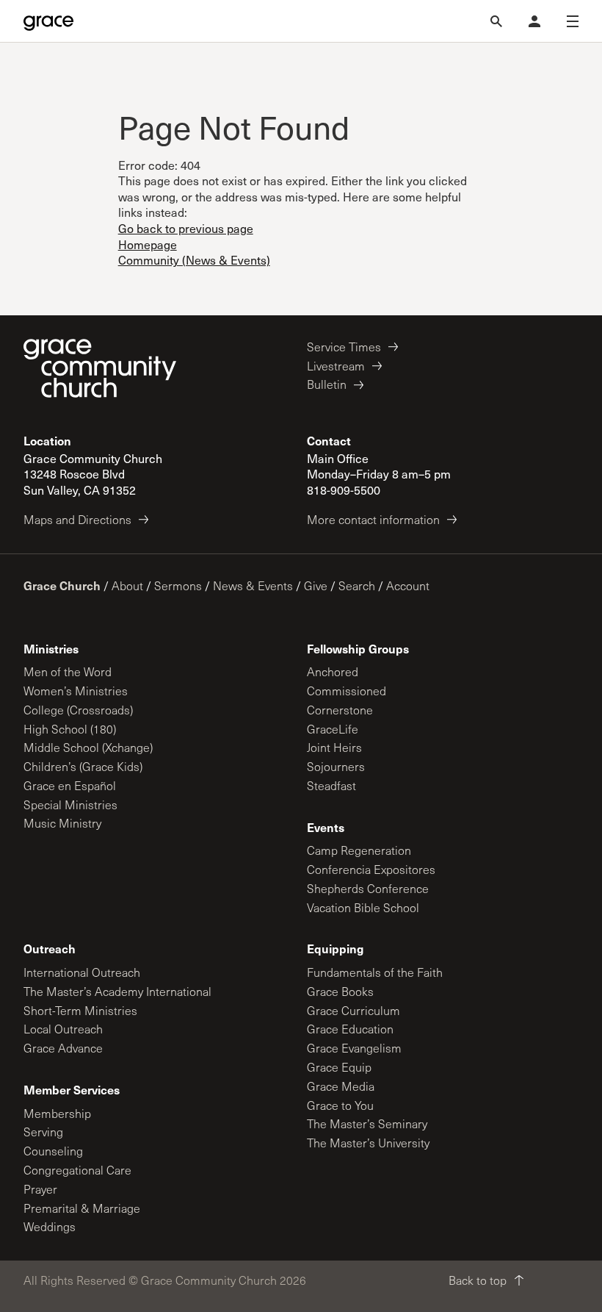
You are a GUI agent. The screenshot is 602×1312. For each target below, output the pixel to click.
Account (407, 585)
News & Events (253, 585)
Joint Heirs (334, 747)
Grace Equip (339, 1067)
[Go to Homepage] (48, 21)
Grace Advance (63, 1047)
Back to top (478, 1280)
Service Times (344, 346)
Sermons (178, 585)
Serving (43, 1131)
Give (315, 585)
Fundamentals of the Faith (375, 972)
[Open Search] (496, 21)
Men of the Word (67, 671)
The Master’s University (368, 1142)
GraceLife (332, 728)
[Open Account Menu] (534, 21)
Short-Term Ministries (80, 1010)
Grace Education (350, 1028)
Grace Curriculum (353, 1010)
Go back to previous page (185, 228)
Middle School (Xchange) (88, 747)
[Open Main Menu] (572, 21)
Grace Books (340, 991)
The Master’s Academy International (117, 991)
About (127, 585)
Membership (57, 1113)
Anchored (332, 671)
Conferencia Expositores (371, 869)
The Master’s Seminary (367, 1123)
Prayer (40, 1189)
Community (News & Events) (194, 260)
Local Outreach (63, 1028)
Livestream (336, 365)
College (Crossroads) (78, 709)
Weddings (49, 1226)
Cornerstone (340, 709)
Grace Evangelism (354, 1047)
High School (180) (69, 728)
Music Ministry (62, 823)
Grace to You (340, 1105)
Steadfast (331, 785)
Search (356, 585)
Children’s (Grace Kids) (82, 766)
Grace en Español (69, 785)
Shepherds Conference (368, 888)
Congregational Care (77, 1169)
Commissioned (346, 690)
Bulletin (327, 384)
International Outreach (81, 972)
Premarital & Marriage (81, 1208)
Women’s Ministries (75, 690)
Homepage (147, 244)
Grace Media (340, 1086)
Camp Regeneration (359, 850)
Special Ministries (70, 804)
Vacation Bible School (363, 907)
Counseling (53, 1150)
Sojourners (336, 766)
